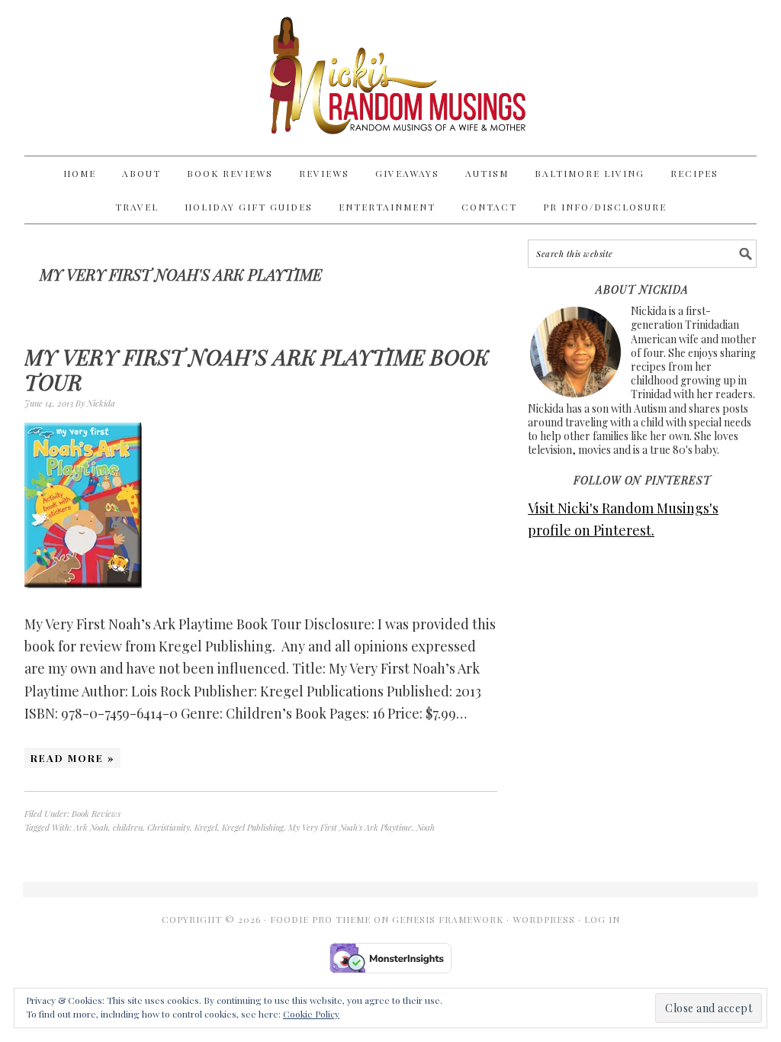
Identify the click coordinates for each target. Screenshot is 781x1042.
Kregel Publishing (253, 827)
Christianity (168, 827)
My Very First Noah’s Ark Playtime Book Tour (256, 370)
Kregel (205, 827)
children (128, 827)
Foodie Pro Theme (320, 919)
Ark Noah (91, 827)
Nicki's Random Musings (390, 77)
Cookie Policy (311, 1014)
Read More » (72, 757)
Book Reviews (96, 813)
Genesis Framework (447, 919)
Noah (425, 827)
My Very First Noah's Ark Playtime (350, 827)
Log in (602, 919)
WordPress (544, 919)
